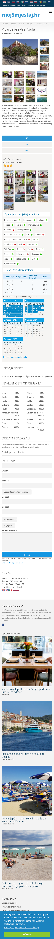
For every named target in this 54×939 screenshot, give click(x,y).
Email (5, 471)
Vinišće (29, 24)
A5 (27, 138)
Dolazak (5, 497)
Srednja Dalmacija (17, 24)
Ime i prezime (8, 461)
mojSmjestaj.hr (21, 14)
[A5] (8, 174)
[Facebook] (3, 624)
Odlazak (5, 507)
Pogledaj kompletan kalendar (15, 357)
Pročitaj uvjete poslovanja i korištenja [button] (21, 927)
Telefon (5, 481)
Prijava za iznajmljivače (11, 907)
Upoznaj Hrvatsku (9, 903)
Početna (5, 24)
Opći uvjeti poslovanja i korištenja (15, 911)
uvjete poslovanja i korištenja (12, 563)
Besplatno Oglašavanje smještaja (14, 5)
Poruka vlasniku (9, 530)
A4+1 (27, 151)
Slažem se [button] (27, 934)
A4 (27, 144)
